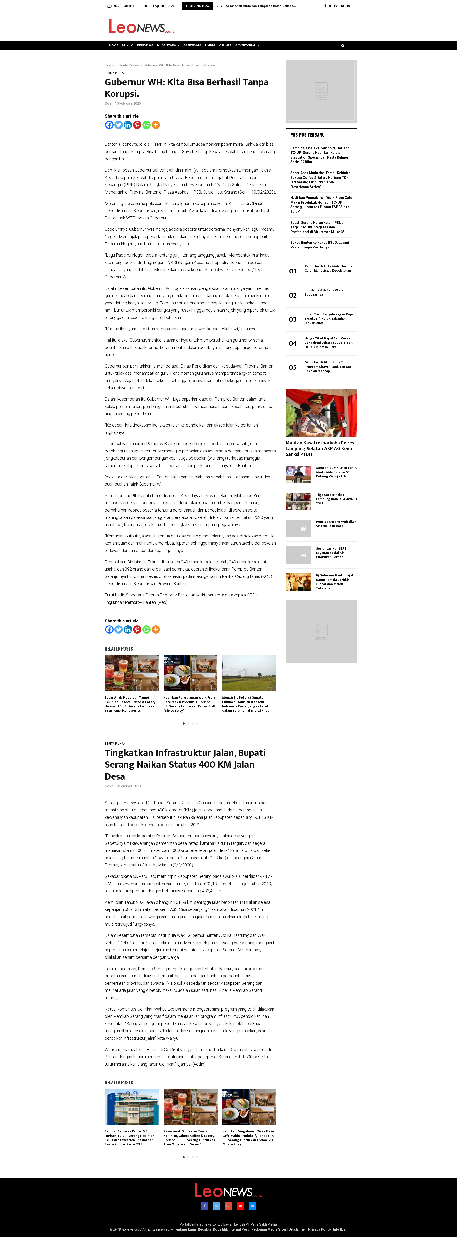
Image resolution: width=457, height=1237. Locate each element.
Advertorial (245, 45)
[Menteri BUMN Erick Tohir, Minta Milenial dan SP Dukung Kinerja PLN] (298, 474)
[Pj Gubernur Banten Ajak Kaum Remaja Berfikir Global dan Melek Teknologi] (298, 582)
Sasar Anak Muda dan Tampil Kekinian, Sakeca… (261, 6)
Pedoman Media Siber (269, 1229)
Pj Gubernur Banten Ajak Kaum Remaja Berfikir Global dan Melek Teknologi (335, 582)
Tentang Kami (185, 1229)
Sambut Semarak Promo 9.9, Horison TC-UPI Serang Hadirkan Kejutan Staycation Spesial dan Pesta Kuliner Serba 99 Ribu (129, 1137)
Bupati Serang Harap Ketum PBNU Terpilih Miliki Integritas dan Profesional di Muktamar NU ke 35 (317, 227)
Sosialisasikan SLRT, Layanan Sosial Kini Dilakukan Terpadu (331, 553)
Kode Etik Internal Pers (231, 1229)
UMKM (210, 45)
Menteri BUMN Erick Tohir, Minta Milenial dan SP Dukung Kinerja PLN (336, 472)
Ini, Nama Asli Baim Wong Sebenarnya (324, 292)
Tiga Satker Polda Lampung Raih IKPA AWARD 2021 (336, 499)
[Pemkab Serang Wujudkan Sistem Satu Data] (298, 528)
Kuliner (225, 45)
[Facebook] (325, 6)
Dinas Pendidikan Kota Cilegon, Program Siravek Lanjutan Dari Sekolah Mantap (329, 367)
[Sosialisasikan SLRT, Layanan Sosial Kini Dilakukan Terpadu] (298, 555)
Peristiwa (145, 45)
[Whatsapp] (146, 125)
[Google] (336, 6)
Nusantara (166, 45)
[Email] (348, 6)
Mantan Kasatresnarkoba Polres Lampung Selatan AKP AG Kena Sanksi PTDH (320, 448)
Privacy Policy (319, 1229)
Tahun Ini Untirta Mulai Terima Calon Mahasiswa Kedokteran (328, 268)
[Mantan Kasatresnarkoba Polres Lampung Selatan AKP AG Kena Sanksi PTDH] (321, 413)
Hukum (127, 45)
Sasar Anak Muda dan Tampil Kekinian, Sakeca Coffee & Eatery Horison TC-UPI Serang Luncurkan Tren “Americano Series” (130, 704)
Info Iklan (340, 1229)
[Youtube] (342, 6)
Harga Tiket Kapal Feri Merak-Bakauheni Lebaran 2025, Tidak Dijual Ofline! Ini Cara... (329, 343)
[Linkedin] (128, 125)
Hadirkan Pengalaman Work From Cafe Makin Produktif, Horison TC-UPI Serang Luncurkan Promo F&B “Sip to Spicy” (190, 704)
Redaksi (204, 1229)
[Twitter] (330, 6)
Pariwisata (192, 45)
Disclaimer (297, 1229)
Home (113, 45)
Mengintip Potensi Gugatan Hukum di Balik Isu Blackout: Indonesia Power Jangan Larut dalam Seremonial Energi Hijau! (246, 704)
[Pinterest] (137, 125)
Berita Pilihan (115, 73)
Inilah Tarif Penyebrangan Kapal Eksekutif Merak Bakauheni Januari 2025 (330, 319)
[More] (156, 125)
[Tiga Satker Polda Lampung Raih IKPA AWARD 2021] (298, 501)
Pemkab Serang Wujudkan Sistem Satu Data (336, 524)
